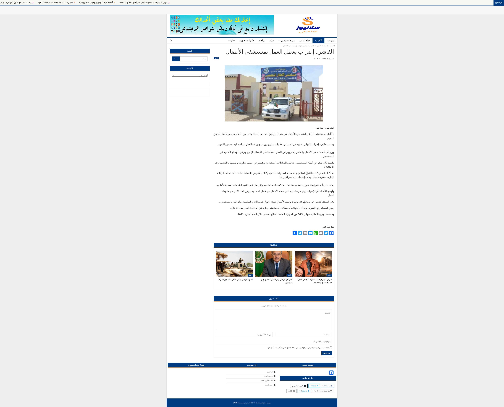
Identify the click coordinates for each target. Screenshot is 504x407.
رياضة (262, 40)
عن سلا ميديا (268, 376)
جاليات (231, 40)
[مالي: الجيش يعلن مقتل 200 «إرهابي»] (234, 264)
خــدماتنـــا (269, 385)
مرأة (272, 40)
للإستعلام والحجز (267, 381)
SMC (235, 403)
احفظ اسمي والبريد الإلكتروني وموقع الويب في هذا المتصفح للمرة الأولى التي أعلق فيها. (298, 348)
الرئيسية (331, 40)
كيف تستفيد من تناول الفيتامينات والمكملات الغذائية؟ (52, 2)
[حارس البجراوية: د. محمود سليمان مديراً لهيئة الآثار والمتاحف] (313, 264)
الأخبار (319, 40)
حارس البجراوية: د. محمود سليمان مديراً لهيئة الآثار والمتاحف (185, 2)
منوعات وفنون (288, 40)
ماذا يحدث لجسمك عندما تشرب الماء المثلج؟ (97, 2)
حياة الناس (305, 40)
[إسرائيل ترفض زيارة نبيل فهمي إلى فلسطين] (273, 264)
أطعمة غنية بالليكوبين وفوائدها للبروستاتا (138, 2)
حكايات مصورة (247, 40)
